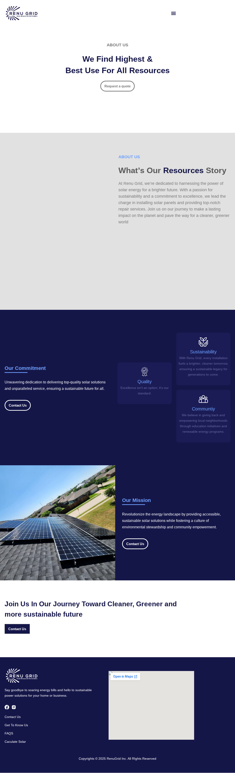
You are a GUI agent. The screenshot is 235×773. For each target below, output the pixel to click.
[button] (173, 13)
